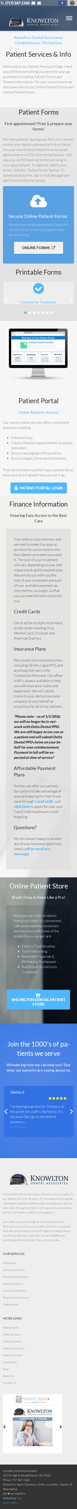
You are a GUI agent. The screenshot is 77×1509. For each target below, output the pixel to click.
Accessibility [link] (10, 1502)
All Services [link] (9, 1263)
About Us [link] (8, 1376)
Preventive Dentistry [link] (15, 1276)
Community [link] (10, 1362)
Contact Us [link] (10, 1383)
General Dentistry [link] (14, 1270)
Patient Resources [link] (14, 1348)
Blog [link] (5, 1369)
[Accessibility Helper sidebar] (72, 3)
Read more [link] (18, 1127)
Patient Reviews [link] (12, 1341)
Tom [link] (19, 1498)
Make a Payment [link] (13, 1355)
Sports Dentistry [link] (13, 1283)
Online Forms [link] (36, 247)
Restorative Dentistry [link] (16, 1297)
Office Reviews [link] (12, 1334)
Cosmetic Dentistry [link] (14, 1290)
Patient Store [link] (11, 1304)
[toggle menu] (69, 18)
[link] (62, 3)
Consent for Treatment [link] (38, 302)
